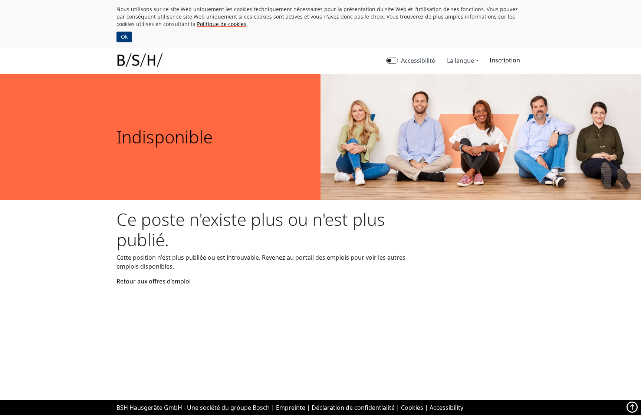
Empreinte (290, 407)
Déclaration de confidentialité (353, 407)
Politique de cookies (221, 23)
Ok (124, 36)
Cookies (412, 407)
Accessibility (446, 407)
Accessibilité (418, 60)
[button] (505, 60)
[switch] (392, 61)
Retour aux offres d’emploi (153, 281)
